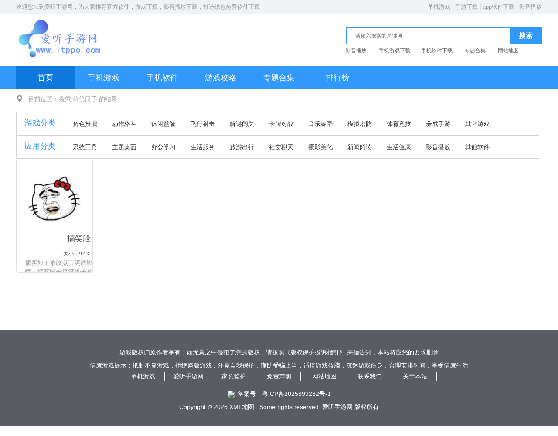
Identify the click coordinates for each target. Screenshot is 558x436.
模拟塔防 (359, 123)
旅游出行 (242, 146)
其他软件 (477, 146)
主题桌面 (124, 146)
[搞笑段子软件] (54, 198)
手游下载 (466, 6)
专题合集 (475, 51)
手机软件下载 (437, 51)
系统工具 (85, 146)
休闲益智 (163, 123)
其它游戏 (477, 123)
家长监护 (233, 376)
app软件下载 (498, 6)
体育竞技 (399, 123)
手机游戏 (103, 77)
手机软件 (162, 77)
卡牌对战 (281, 123)
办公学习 (163, 146)
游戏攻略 (220, 77)
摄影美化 (320, 146)
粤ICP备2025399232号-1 (296, 393)
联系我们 (369, 376)
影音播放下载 (180, 6)
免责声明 (279, 376)
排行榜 (337, 77)
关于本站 (415, 376)
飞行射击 (203, 123)
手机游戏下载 (394, 51)
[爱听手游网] (60, 29)
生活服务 (203, 146)
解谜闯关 (242, 123)
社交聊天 (281, 146)
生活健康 (399, 146)
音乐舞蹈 (320, 123)
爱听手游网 (58, 6)
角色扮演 (85, 123)
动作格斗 (124, 123)
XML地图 (241, 406)
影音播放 (530, 6)
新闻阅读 (359, 146)
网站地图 (508, 51)
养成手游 (438, 123)
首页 (45, 77)
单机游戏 (439, 6)
